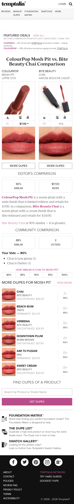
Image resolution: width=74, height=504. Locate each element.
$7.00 (23, 123)
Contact (8, 476)
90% (36, 274)
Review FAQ (10, 485)
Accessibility (11, 498)
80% (8, 274)
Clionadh (9, 43)
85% (22, 274)
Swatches (46, 11)
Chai (31, 64)
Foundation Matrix (31, 13)
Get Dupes (37, 401)
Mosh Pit (41, 59)
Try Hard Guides (51, 476)
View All (39, 35)
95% (50, 274)
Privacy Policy (12, 489)
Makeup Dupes (17, 13)
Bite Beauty (42, 206)
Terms (7, 494)
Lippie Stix (9, 78)
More (58, 11)
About (7, 472)
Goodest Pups (49, 480)
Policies (8, 480)
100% (65, 274)
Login (62, 4)
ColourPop (10, 48)
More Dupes (18, 166)
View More (64, 283)
